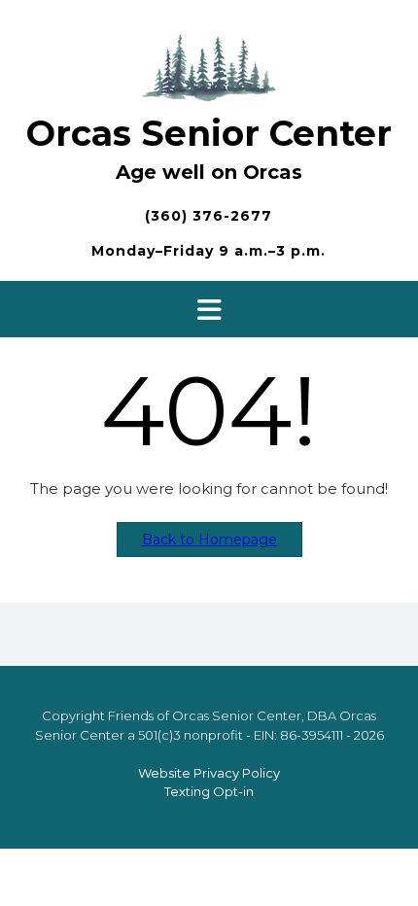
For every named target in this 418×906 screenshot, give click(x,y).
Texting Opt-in (209, 791)
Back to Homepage (209, 539)
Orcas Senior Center (209, 133)
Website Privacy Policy (209, 773)
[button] (209, 309)
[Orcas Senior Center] (209, 64)
